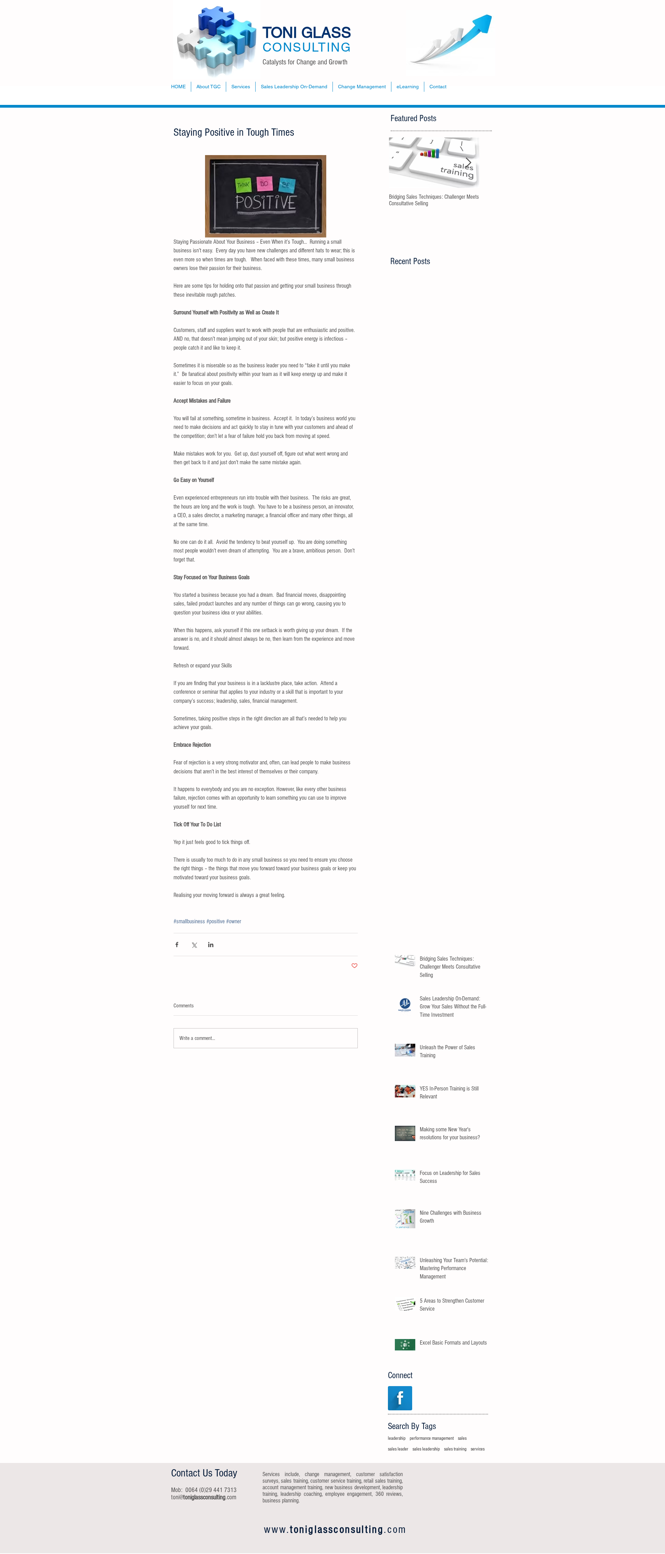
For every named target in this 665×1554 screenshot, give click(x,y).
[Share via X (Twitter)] (193, 944)
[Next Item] (468, 163)
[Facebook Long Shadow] (400, 1398)
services (478, 1449)
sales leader (398, 1449)
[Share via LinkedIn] (210, 944)
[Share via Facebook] (177, 944)
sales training (455, 1449)
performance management (432, 1438)
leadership (397, 1438)
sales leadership (426, 1449)
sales (462, 1438)
